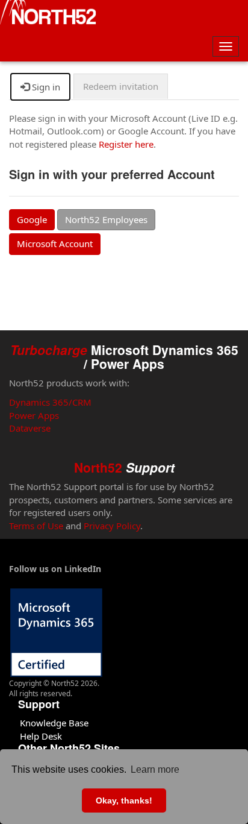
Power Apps (34, 415)
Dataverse (30, 428)
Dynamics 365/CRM (50, 402)
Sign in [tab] (44, 87)
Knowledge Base (54, 723)
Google (32, 219)
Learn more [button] (155, 769)
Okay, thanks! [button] (124, 800)
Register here (126, 144)
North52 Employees (106, 219)
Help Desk (41, 736)
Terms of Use (36, 526)
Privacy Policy (112, 526)
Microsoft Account (55, 243)
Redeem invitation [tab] (120, 86)
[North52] (48, 14)
